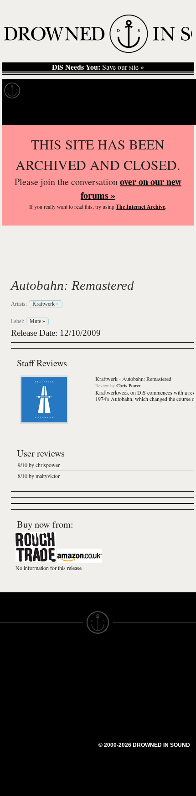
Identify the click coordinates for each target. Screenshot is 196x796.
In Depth (88, 90)
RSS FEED (66, 751)
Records (45, 90)
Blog (171, 90)
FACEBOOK (68, 710)
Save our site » (98, 67)
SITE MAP (16, 681)
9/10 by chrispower (39, 464)
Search (176, 113)
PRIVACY (113, 673)
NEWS (10, 689)
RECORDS (17, 714)
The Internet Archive (140, 207)
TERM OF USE (121, 665)
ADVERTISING (121, 681)
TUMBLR (63, 734)
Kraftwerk (49, 264)
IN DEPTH (16, 698)
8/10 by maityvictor (39, 475)
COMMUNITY (21, 771)
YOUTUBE (66, 742)
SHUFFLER (67, 726)
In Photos (134, 90)
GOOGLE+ (66, 701)
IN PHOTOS (19, 706)
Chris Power (128, 385)
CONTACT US (71, 657)
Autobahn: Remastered (72, 285)
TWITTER (64, 718)
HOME (10, 673)
